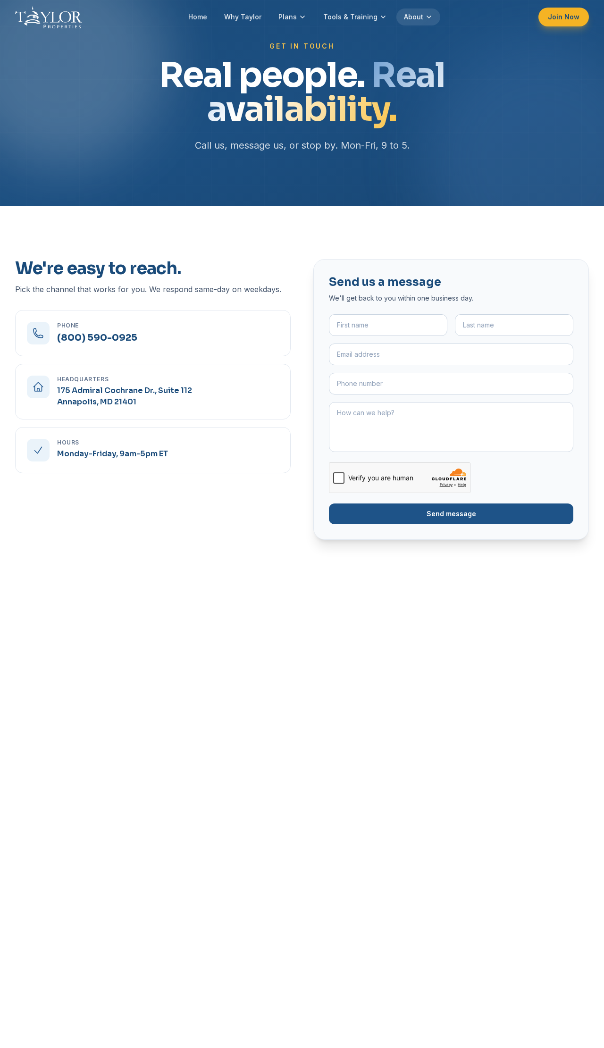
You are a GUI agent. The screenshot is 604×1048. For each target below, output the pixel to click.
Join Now (563, 17)
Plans (287, 17)
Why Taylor (242, 17)
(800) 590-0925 (97, 338)
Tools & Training (350, 17)
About (413, 17)
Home (197, 17)
